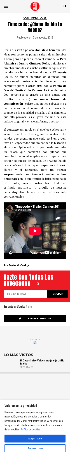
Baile (29, 307)
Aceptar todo (35, 438)
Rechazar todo (35, 448)
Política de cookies (30, 429)
